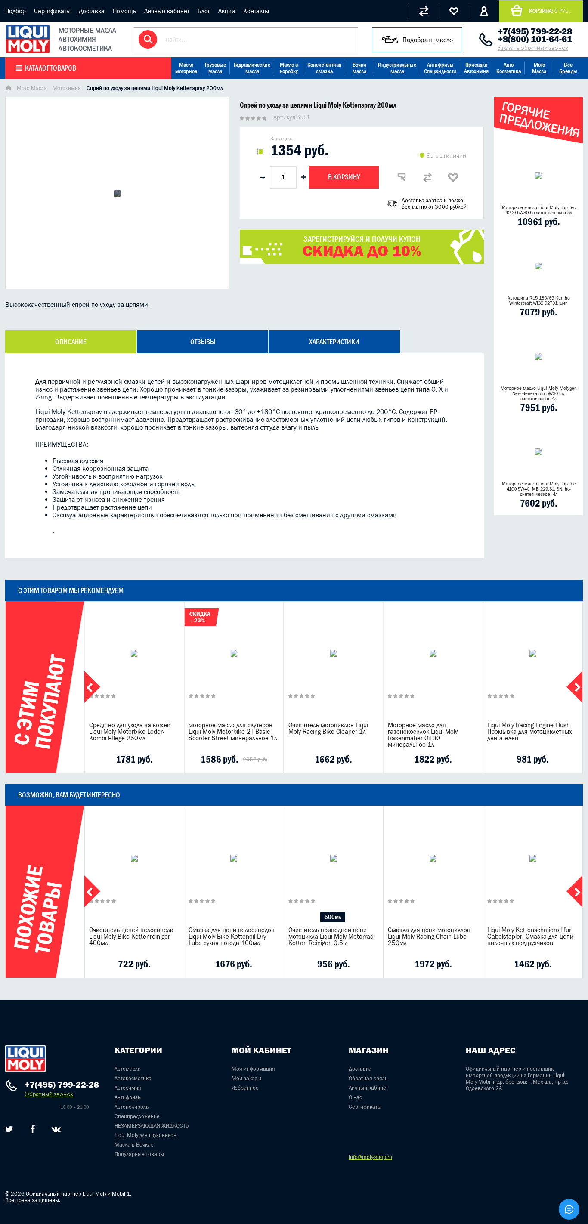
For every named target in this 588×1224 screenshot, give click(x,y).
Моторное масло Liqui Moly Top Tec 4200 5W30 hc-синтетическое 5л (539, 210)
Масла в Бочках (134, 1144)
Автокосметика (133, 1078)
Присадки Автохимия (476, 68)
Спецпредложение (137, 1116)
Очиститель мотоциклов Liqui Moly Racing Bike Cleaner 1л (328, 728)
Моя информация (253, 1069)
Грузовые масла (215, 68)
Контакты (256, 11)
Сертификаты (52, 11)
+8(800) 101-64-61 (535, 39)
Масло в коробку (289, 68)
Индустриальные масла (397, 68)
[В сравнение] (427, 177)
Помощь (124, 11)
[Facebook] (32, 1129)
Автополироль (132, 1106)
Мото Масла (539, 68)
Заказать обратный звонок (533, 48)
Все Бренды (568, 68)
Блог (204, 11)
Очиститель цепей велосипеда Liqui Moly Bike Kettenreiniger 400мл (131, 936)
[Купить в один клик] (402, 177)
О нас (355, 1097)
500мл (333, 917)
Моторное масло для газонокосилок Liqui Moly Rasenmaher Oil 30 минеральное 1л (423, 735)
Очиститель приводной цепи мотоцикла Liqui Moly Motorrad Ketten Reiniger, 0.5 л (331, 936)
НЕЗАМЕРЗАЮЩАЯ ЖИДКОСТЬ (152, 1125)
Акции (226, 11)
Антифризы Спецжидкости (440, 68)
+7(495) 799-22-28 (535, 31)
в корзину (134, 663)
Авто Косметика (508, 68)
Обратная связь (368, 1078)
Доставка (92, 11)
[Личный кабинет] (484, 11)
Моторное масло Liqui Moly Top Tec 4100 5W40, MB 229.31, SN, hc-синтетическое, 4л (539, 489)
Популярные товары (139, 1154)
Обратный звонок (49, 1094)
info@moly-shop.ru (370, 1157)
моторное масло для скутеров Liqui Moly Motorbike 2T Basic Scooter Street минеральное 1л (233, 731)
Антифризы (128, 1097)
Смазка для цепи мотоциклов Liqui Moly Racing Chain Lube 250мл (429, 936)
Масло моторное (186, 68)
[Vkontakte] (56, 1129)
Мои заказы (246, 1078)
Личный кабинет (166, 11)
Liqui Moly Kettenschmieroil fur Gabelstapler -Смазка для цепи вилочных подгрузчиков (530, 936)
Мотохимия (67, 88)
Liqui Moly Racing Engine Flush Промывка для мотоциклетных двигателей (529, 731)
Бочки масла (359, 68)
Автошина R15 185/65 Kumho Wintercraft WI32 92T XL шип (539, 300)
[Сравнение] (424, 11)
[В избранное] (453, 177)
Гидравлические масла (252, 68)
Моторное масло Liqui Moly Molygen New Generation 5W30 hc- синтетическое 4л (539, 393)
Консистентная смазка (324, 68)
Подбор (15, 11)
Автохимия (128, 1088)
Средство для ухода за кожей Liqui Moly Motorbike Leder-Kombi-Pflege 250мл (129, 731)
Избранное (245, 1088)
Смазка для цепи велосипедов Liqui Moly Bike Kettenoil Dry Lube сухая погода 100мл (232, 936)
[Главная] (8, 89)
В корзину (344, 177)
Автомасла (128, 1069)
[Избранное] (454, 11)
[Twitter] (9, 1129)
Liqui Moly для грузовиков (145, 1135)
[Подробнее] (171, 759)
